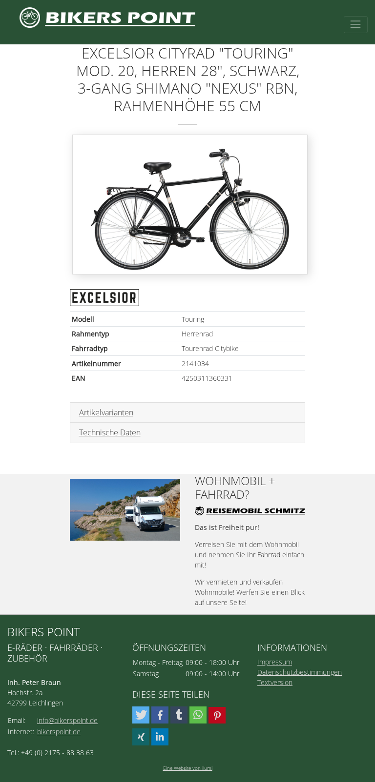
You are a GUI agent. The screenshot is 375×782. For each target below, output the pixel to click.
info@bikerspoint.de (67, 720)
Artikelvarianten (106, 412)
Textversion (274, 682)
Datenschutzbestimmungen (299, 672)
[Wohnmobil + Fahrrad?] (125, 510)
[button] (140, 714)
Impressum (274, 661)
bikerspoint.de (59, 731)
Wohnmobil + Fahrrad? (235, 488)
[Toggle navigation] (356, 24)
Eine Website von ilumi (187, 767)
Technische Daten (110, 432)
